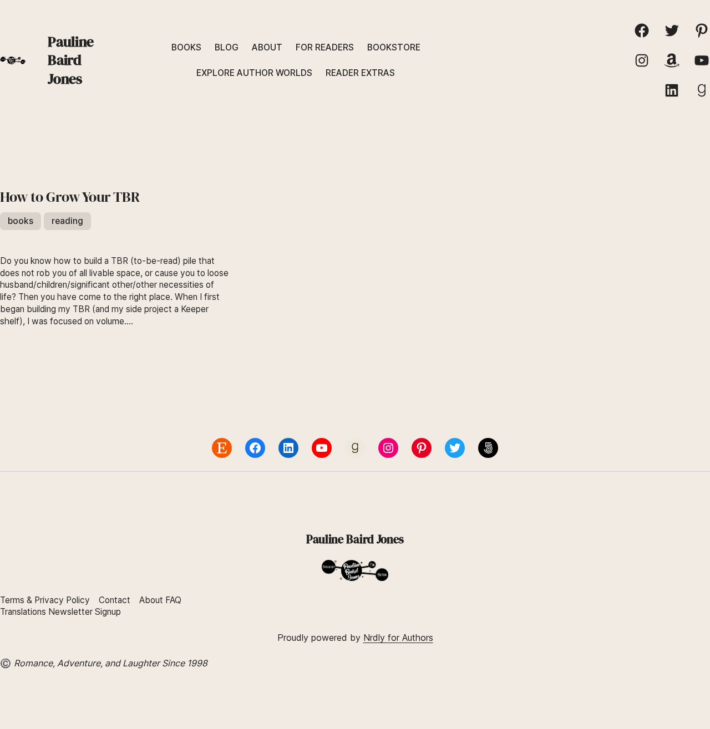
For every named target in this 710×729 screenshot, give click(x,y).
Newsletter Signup (84, 611)
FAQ (173, 600)
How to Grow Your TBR (69, 197)
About (151, 600)
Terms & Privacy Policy (45, 600)
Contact (114, 600)
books (20, 221)
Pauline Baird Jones (70, 60)
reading (67, 221)
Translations (24, 611)
